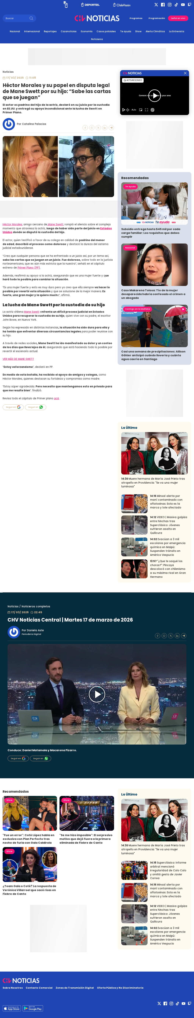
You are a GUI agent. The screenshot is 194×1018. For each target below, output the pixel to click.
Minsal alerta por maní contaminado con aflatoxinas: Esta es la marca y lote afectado (166, 502)
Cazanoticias (69, 31)
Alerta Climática (155, 31)
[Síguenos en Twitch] (189, 4)
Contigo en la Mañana (137, 308)
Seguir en (11, 407)
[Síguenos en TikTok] (176, 4)
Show (138, 31)
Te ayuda (125, 31)
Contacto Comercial (39, 987)
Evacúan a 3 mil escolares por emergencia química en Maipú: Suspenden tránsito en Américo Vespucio (167, 547)
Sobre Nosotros (13, 987)
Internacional (32, 31)
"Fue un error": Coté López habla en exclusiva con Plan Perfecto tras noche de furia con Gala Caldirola (28, 839)
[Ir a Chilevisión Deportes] (90, 4)
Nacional (15, 31)
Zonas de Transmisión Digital (75, 987)
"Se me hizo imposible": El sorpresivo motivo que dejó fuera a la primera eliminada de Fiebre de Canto (85, 839)
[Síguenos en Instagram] (169, 4)
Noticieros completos (36, 606)
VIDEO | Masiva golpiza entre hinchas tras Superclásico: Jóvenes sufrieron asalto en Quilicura (168, 525)
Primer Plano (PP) (29, 267)
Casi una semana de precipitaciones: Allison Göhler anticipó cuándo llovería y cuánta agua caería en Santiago (153, 355)
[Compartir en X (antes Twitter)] (98, 127)
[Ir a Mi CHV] (66, 4)
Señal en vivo (178, 18)
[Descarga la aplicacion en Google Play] (12, 1008)
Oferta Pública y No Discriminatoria (120, 987)
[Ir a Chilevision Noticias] (97, 980)
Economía (86, 31)
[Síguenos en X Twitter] (156, 4)
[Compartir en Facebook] (85, 127)
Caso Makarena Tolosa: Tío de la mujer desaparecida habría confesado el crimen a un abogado (153, 294)
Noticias (8, 72)
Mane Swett (55, 224)
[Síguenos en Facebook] (163, 4)
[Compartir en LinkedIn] (104, 127)
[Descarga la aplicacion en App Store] (33, 1008)
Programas (136, 18)
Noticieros (97, 39)
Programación (157, 18)
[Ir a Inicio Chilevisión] (121, 5)
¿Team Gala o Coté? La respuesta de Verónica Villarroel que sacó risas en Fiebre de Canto (29, 890)
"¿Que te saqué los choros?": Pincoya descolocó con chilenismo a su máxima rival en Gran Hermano (168, 569)
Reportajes (50, 31)
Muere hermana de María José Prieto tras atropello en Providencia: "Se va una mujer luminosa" (153, 482)
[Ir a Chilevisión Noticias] (97, 18)
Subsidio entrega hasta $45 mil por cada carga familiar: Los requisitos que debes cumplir (150, 233)
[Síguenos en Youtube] (183, 4)
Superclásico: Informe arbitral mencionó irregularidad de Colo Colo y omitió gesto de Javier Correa (168, 870)
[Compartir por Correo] (111, 127)
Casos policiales (106, 31)
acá (56, 398)
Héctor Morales (12, 224)
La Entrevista (176, 31)
